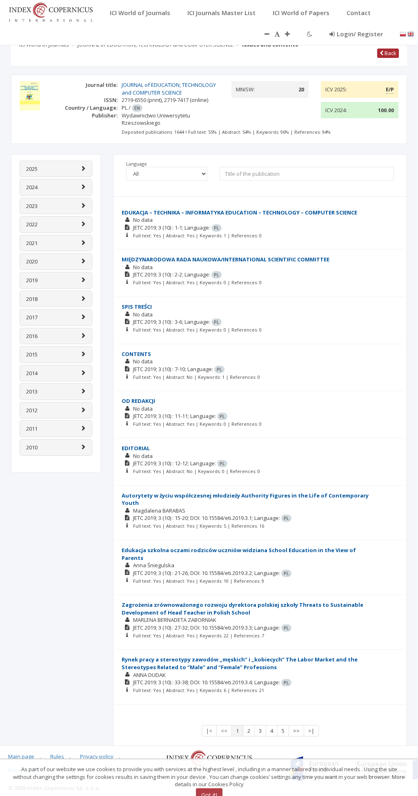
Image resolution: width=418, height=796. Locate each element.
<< (224, 730)
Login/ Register (360, 34)
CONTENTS (136, 354)
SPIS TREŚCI (137, 306)
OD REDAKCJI (138, 401)
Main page (21, 756)
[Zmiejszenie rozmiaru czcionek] (263, 33)
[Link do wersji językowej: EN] (410, 33)
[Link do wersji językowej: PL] (403, 33)
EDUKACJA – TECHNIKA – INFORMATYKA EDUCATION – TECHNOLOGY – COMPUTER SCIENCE (239, 212)
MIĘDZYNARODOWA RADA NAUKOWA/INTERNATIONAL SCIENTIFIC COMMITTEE (225, 259)
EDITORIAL (136, 448)
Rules (57, 756)
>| (311, 730)
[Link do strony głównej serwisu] (50, 11)
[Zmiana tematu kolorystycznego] (309, 33)
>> (296, 730)
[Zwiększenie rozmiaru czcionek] (291, 33)
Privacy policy (96, 756)
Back (389, 53)
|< (209, 730)
